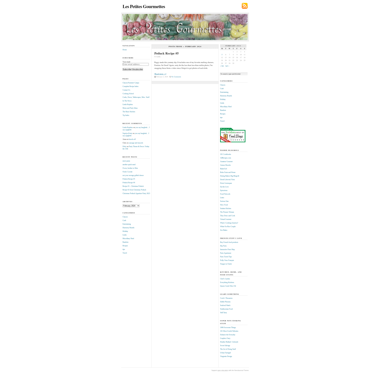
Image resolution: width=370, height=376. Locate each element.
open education (222, 370)
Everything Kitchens (227, 282)
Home (125, 50)
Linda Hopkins (128, 104)
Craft (124, 220)
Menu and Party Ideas (130, 108)
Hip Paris (223, 246)
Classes (125, 217)
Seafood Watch (225, 305)
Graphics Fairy (225, 338)
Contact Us (126, 90)
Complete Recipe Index (130, 86)
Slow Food (224, 205)
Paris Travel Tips (226, 257)
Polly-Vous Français (227, 260)
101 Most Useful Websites (229, 331)
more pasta (126, 161)
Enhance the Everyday (227, 335)
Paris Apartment (225, 253)
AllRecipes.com (225, 158)
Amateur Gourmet (226, 161)
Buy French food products (229, 242)
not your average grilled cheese (133, 175)
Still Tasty (223, 313)
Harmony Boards (128, 228)
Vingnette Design (226, 356)
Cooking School (128, 94)
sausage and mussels (136, 143)
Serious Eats (224, 201)
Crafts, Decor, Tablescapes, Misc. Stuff (136, 97)
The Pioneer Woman (227, 212)
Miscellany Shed (128, 238)
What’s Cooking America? (229, 223)
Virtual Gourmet (225, 219)
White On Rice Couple (228, 226)
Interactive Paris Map (227, 249)
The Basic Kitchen (129, 112)
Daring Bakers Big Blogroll (229, 176)
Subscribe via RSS (245, 6)
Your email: (127, 62)
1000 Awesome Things (228, 327)
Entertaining (127, 224)
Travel (125, 253)
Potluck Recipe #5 (166, 53)
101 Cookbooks (225, 154)
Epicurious (223, 190)
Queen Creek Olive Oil (228, 286)
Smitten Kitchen (225, 208)
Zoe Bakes (223, 230)
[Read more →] (160, 74)
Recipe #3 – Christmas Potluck (133, 186)
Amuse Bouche (225, 165)
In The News (127, 101)
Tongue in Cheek (226, 264)
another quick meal (129, 165)
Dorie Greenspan (226, 183)
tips (124, 249)
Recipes (125, 246)
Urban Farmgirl (225, 353)
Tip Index (126, 115)
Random (125, 242)
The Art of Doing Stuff (228, 349)
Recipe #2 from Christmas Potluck (134, 190)
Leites (222, 198)
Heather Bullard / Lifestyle (229, 342)
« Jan (222, 66)
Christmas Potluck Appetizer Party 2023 (136, 193)
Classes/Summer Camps (131, 83)
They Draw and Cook (227, 216)
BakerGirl (223, 169)
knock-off (132, 139)
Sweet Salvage (225, 346)
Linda (124, 235)
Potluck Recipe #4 (129, 183)
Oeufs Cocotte (127, 172)
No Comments (176, 77)
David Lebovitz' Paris (227, 180)
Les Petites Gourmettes (144, 6)
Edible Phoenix (225, 302)
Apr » (227, 66)
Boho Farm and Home (227, 172)
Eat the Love (224, 187)
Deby (124, 146)
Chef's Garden (225, 279)
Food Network (225, 194)
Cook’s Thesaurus (226, 298)
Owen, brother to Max (130, 168)
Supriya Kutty (127, 133)
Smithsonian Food (226, 309)
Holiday (125, 231)
